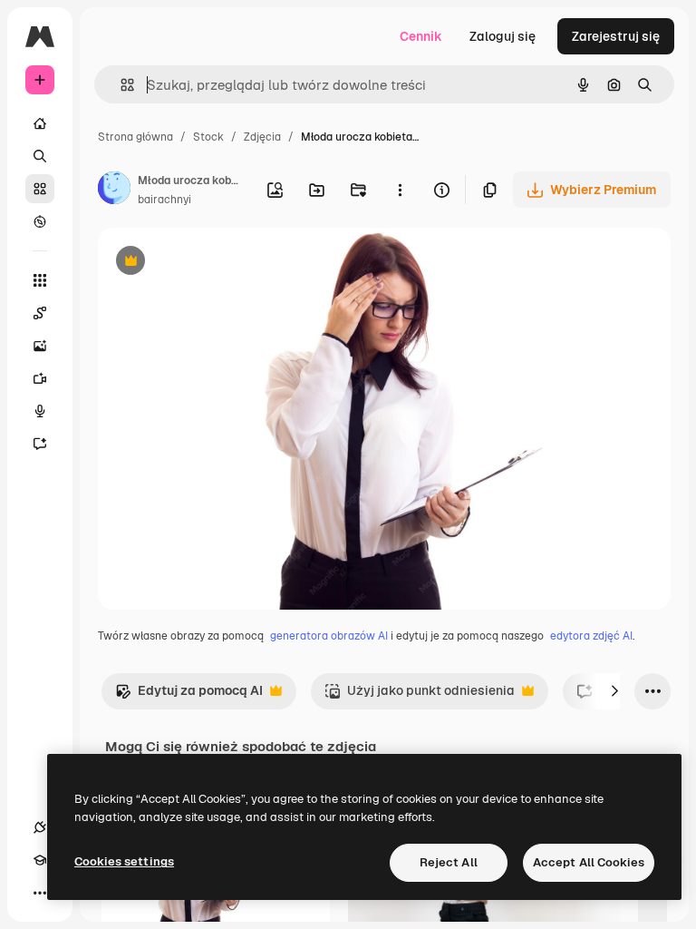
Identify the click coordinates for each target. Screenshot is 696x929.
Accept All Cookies (588, 862)
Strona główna (135, 137)
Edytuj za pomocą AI (189, 695)
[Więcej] (39, 892)
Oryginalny (222, 262)
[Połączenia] (39, 827)
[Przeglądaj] (39, 221)
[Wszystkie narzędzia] (39, 280)
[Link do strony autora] (114, 190)
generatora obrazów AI (329, 636)
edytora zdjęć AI (591, 636)
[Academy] (39, 860)
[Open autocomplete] (120, 85)
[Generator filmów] (39, 378)
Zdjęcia (262, 137)
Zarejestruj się (616, 36)
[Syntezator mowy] (39, 410)
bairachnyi (164, 199)
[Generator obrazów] (39, 345)
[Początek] (39, 123)
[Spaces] (39, 313)
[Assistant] (39, 443)
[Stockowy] (39, 188)
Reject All (449, 862)
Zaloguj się (502, 36)
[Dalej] (614, 691)
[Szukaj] (39, 156)
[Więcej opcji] (400, 189)
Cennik (421, 36)
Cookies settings (124, 861)
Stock (208, 137)
